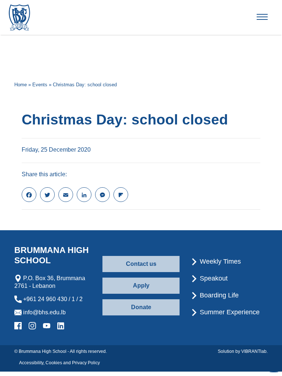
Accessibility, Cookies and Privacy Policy (59, 362)
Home (20, 84)
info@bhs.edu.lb (44, 312)
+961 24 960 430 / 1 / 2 (52, 299)
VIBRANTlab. (254, 351)
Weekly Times (219, 261)
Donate (141, 307)
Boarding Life (218, 295)
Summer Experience (229, 312)
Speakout (213, 278)
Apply (141, 285)
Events (39, 84)
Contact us (141, 264)
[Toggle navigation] (268, 17)
